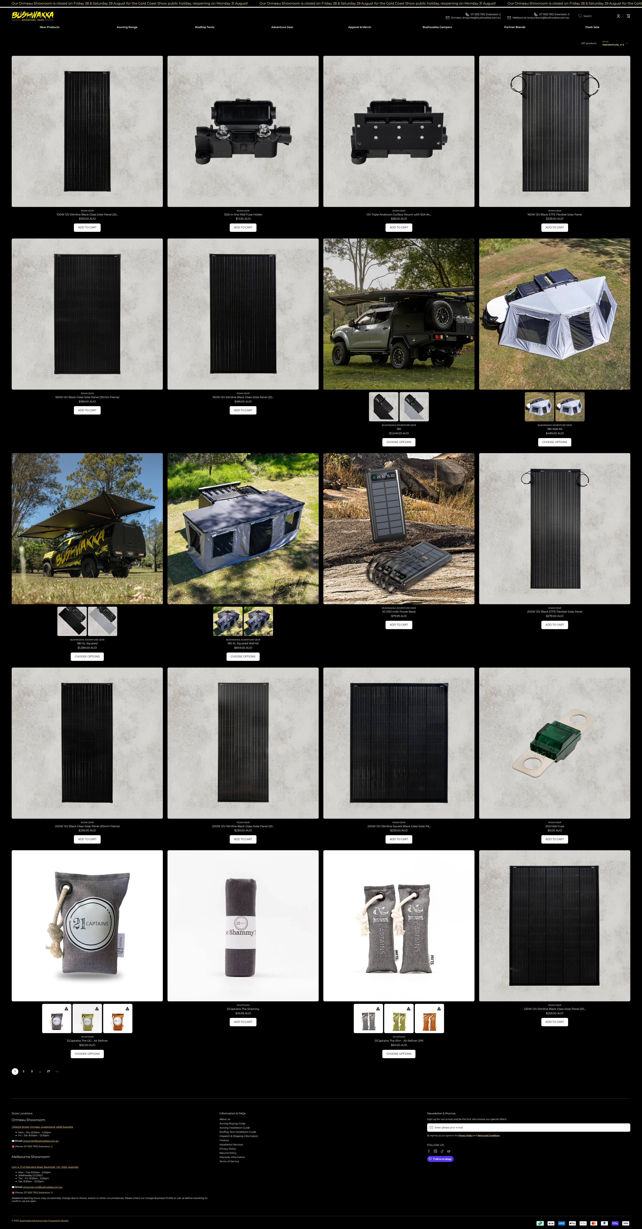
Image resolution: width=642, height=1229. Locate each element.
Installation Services (231, 1144)
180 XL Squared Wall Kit (243, 643)
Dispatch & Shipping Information (239, 1136)
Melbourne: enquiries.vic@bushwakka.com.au (541, 17)
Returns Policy (228, 1152)
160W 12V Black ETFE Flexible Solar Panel (554, 214)
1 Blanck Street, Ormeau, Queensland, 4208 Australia (42, 1126)
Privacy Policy (228, 1148)
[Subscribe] (626, 1127)
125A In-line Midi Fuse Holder (243, 214)
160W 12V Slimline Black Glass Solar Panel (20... (243, 397)
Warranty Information (232, 1157)
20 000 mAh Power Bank (399, 611)
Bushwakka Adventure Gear (34, 1220)
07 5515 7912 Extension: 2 (486, 14)
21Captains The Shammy (243, 1009)
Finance (224, 1140)
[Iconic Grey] (414, 406)
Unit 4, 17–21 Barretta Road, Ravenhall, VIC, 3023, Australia (45, 1166)
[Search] (579, 16)
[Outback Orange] (117, 1018)
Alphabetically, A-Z (613, 44)
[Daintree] (87, 1018)
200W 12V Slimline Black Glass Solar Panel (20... (243, 826)
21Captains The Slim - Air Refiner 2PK (399, 1040)
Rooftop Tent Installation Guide (238, 1131)
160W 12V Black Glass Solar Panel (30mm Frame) (87, 397)
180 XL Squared (87, 643)
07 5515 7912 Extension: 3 (554, 14)
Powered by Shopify (58, 1220)
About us (225, 1119)
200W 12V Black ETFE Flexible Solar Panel (554, 611)
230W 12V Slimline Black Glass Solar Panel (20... (554, 1009)
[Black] (539, 406)
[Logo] (33, 16)
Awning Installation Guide (235, 1127)
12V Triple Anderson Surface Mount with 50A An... (398, 214)
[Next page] (56, 1071)
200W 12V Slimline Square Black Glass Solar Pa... (399, 826)
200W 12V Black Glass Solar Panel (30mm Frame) (87, 826)
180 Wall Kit (554, 429)
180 (399, 429)
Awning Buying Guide (232, 1123)
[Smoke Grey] (56, 1018)
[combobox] (594, 16)
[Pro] (383, 406)
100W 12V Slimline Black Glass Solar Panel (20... (87, 214)
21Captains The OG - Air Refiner (87, 1040)
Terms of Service (229, 1161)
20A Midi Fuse (554, 826)
